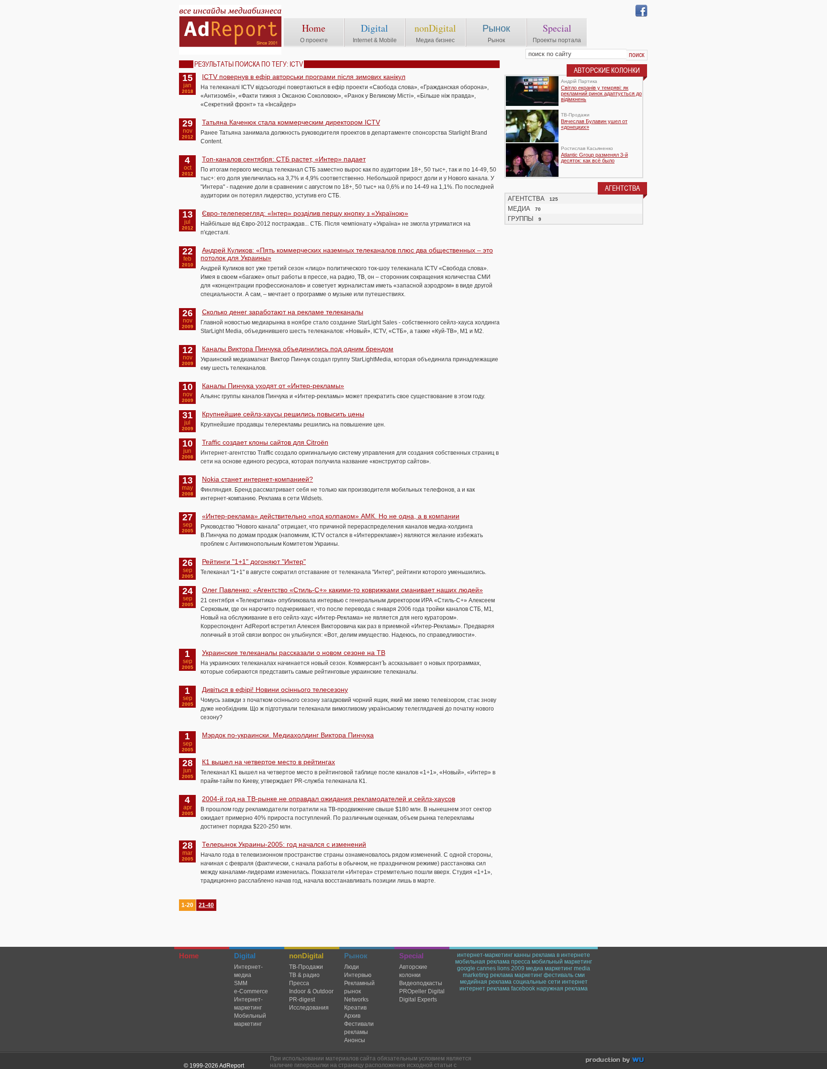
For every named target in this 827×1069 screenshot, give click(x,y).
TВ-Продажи (306, 967)
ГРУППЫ (521, 218)
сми (580, 975)
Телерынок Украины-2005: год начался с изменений (284, 844)
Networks (356, 999)
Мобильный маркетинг (250, 1019)
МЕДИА (519, 208)
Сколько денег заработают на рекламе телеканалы (282, 312)
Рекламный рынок (359, 987)
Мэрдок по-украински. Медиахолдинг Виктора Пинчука (288, 735)
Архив (352, 1015)
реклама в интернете (561, 955)
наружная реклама (562, 988)
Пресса (299, 983)
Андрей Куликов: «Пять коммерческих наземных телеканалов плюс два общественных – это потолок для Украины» (347, 254)
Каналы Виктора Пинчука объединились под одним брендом (297, 349)
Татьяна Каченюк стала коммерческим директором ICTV (291, 122)
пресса (520, 961)
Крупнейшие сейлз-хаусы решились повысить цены (283, 414)
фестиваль (558, 975)
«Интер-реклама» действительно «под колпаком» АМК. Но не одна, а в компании (330, 516)
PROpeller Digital (422, 991)
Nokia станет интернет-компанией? (257, 479)
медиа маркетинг (549, 968)
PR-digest (302, 999)
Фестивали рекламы (359, 1028)
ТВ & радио (304, 975)
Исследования (309, 1007)
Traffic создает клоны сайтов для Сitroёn (265, 442)
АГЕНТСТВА (526, 198)
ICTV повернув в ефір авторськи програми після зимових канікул (303, 76)
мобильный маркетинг (562, 961)
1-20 (187, 905)
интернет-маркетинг (485, 955)
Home (313, 28)
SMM (240, 983)
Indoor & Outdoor (311, 991)
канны (522, 955)
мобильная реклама (482, 961)
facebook (523, 988)
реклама (501, 975)
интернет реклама (484, 988)
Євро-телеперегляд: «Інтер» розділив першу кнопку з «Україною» (305, 213)
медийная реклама (486, 981)
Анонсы (354, 1040)
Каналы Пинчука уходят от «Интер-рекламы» (273, 386)
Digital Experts (418, 999)
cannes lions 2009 (501, 968)
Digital (374, 28)
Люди (351, 967)
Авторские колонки (413, 971)
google (466, 968)
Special (557, 28)
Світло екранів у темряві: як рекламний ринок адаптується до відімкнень (601, 93)
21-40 (206, 905)
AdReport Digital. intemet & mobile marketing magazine (230, 30)
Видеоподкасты (420, 983)
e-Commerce (251, 991)
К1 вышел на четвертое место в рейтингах (268, 762)
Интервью (357, 975)
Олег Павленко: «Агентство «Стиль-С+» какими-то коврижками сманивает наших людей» (342, 590)
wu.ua (616, 1061)
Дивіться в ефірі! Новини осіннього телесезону (275, 689)
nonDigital (435, 28)
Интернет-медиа (248, 971)
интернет (575, 981)
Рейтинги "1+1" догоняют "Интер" (254, 561)
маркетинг (528, 975)
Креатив (355, 1007)
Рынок (496, 28)
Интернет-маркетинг (248, 1003)
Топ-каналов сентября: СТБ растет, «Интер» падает (284, 159)
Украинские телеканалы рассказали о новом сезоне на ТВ (293, 652)
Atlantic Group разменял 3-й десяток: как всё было (594, 157)
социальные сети (536, 981)
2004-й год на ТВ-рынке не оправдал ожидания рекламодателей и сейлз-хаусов (328, 799)
